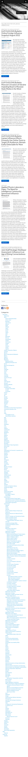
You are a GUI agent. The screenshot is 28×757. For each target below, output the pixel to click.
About (18, 12)
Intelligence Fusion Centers (12, 602)
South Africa (6, 476)
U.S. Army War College (11, 565)
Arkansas (7, 509)
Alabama (7, 505)
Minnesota (7, 657)
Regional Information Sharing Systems (15, 604)
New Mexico (7, 675)
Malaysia (6, 435)
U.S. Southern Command (12, 584)
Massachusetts (8, 654)
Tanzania (7, 346)
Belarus (5, 355)
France (5, 394)
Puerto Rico (6, 464)
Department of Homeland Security (10, 29)
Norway (5, 447)
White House (8, 715)
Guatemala (6, 401)
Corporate (6, 376)
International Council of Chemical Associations (15, 499)
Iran (5, 410)
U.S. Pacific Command (11, 583)
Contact (24, 12)
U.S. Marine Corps (10, 573)
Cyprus (5, 380)
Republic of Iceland (8, 466)
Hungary (6, 403)
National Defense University (12, 549)
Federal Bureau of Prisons (10, 630)
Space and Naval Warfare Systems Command (17, 580)
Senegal (7, 340)
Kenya (6, 331)
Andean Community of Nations (10, 350)
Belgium (5, 357)
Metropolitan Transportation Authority (15, 678)
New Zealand (6, 442)
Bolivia (5, 364)
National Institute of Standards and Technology (15, 665)
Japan (5, 418)
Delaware (7, 527)
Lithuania (6, 431)
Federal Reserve (8, 632)
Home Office (7, 495)
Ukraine (5, 490)
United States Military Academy (13, 590)
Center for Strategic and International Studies (14, 516)
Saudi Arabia (6, 471)
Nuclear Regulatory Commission (12, 682)
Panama (5, 455)
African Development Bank (10, 318)
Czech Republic (7, 381)
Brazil (5, 366)
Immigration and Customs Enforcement (15, 601)
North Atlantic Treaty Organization (11, 445)
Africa (5, 317)
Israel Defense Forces (9, 414)
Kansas (6, 649)
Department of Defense (7, 247)
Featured (6, 733)
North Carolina (8, 679)
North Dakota (8, 681)
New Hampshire (8, 672)
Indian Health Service (11, 595)
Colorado (7, 521)
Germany (6, 398)
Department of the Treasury (11, 613)
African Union (8, 320)
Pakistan (6, 453)
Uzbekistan (6, 722)
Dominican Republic (8, 384)
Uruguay (6, 720)
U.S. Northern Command (12, 582)
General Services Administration (12, 639)
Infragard (9, 628)
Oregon (7, 696)
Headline (6, 735)
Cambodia (6, 369)
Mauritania (7, 336)
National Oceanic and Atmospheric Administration (15, 667)
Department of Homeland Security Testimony (16, 600)
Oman (5, 449)
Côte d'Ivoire (8, 322)
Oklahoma (7, 694)
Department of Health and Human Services (14, 594)
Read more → (5, 76)
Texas (6, 702)
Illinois (6, 646)
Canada (5, 370)
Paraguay (6, 457)
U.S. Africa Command (11, 558)
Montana (7, 661)
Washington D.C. (8, 712)
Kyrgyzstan (6, 424)
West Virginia (8, 713)
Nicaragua (6, 443)
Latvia (5, 427)
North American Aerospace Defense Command (16, 554)
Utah (6, 707)
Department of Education (10, 591)
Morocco (7, 337)
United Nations (7, 497)
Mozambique (8, 339)
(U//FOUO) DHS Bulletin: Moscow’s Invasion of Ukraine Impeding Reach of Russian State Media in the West (13, 85)
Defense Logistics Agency (12, 538)
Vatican (5, 723)
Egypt (6, 325)
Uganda (7, 348)
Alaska (6, 506)
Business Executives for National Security (14, 513)
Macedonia (6, 432)
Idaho (6, 645)
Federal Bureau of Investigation (12, 627)
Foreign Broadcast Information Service (15, 520)
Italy (5, 417)
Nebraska (7, 669)
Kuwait (5, 423)
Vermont (7, 708)
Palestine (6, 454)
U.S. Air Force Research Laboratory (14, 561)
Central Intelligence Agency (11, 519)
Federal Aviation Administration (12, 626)
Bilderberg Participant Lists (11, 362)
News (4, 731)
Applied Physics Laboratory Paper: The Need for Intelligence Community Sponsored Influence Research (12, 191)
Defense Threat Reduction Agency (14, 541)
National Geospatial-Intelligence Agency (15, 550)
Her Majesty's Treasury (10, 494)
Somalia (7, 343)
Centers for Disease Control (11, 517)
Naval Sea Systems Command (14, 578)
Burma (5, 368)
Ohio (6, 693)
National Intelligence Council (13, 690)
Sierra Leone (8, 342)
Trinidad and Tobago (8, 487)
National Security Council (12, 716)
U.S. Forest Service (10, 530)
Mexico (5, 436)
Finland (5, 392)
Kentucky (7, 650)
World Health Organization (11, 502)
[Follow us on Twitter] (5, 308)
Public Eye (5, 734)
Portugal (6, 462)
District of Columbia (9, 623)
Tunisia (6, 347)
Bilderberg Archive (9, 361)
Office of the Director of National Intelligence (14, 683)
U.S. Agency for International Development (14, 704)
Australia (6, 351)
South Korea (6, 477)
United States (7, 503)
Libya (6, 333)
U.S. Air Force (9, 560)
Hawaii (6, 643)
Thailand (6, 484)
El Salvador (6, 385)
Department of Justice (9, 609)
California (7, 514)
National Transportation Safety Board (13, 668)
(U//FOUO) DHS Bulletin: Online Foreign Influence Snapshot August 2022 (11, 33)
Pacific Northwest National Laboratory (13, 697)
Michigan (6, 438)
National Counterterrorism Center (14, 689)
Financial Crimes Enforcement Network (15, 615)
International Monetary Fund (10, 409)
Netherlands (6, 440)
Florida (6, 637)
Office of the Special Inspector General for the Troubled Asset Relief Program (16, 618)
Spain (5, 479)
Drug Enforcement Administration (14, 611)
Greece (5, 399)
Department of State (9, 612)
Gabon (6, 328)
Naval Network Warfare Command (15, 576)
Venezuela (6, 724)
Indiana (7, 648)
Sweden (5, 480)
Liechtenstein (7, 429)
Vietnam (5, 727)
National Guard (8, 664)
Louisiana (7, 652)
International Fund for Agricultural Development (15, 501)
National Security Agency (12, 553)
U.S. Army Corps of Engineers (13, 564)
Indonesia (6, 406)
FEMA (6, 635)
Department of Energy (10, 593)
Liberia (6, 332)
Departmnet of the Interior (10, 621)
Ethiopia (7, 326)
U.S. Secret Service (10, 606)
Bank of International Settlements (11, 354)
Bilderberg (6, 359)
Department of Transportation (11, 620)
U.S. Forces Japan (10, 571)
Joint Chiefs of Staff (17, 248)
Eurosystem (7, 391)
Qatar (5, 465)
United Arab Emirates (8, 491)
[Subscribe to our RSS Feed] (7, 308)
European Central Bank (10, 388)
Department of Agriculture (10, 528)
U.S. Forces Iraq (10, 569)
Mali (6, 335)
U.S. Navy (8, 575)
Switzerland (6, 482)
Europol (7, 390)
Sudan (6, 344)
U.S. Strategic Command (12, 587)
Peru (5, 458)
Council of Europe (8, 377)
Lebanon (6, 428)
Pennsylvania (8, 698)
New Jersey (7, 674)
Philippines (6, 460)
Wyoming (7, 719)
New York (7, 676)
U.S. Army (9, 562)
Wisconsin (7, 718)
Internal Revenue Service (12, 616)
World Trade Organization (9, 730)
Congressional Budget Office (11, 523)
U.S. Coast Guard (10, 568)
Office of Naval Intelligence (13, 579)
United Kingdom (7, 493)
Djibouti (7, 324)
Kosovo (5, 421)
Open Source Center (11, 691)
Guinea (6, 329)
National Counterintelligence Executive (15, 687)
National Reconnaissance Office (13, 552)
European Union (7, 387)
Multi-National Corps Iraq (12, 547)
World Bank (6, 728)
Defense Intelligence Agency (12, 536)
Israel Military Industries (10, 416)
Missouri (7, 660)
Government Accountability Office (12, 642)
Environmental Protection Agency (12, 624)
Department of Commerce (10, 531)
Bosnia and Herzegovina (9, 365)
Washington (7, 711)
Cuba (5, 379)
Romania (6, 468)
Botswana (7, 321)
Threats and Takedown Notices (10, 486)
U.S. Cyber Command (12, 589)
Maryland (4, 185)
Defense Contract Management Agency (15, 535)
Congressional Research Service (11, 524)
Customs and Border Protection (13, 598)
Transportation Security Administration (15, 605)
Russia (5, 469)
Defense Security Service (12, 539)
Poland (5, 461)
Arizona (7, 508)
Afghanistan (6, 316)
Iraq (5, 412)
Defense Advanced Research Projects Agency (16, 534)
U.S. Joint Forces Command (12, 572)
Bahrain (5, 353)
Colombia (6, 375)
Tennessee (7, 701)
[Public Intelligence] (14, 7)
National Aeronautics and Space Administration (15, 663)
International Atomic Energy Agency (12, 498)
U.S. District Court (9, 705)
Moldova (6, 439)
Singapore (6, 473)
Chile (5, 372)
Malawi (5, 433)
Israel (5, 413)
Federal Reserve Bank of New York (14, 634)
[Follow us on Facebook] (2, 308)
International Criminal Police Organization (13, 407)
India (5, 405)
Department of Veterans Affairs (13, 542)
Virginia (7, 709)
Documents (5, 314)
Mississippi (7, 659)
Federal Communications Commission (13, 631)
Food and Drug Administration (11, 638)
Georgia (5, 396)
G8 (4, 395)
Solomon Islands (7, 475)
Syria (5, 483)
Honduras (6, 402)
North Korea (6, 446)
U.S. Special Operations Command (14, 586)
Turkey (5, 488)
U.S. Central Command (11, 567)
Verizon (5, 726)
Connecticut (7, 525)
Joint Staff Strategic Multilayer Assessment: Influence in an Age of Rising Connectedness (13, 252)
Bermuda (6, 358)
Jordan (5, 420)
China (5, 373)
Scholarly (6, 472)
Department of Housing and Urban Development (15, 608)
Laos (5, 425)
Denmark (6, 383)
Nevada (6, 671)
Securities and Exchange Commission (13, 700)
